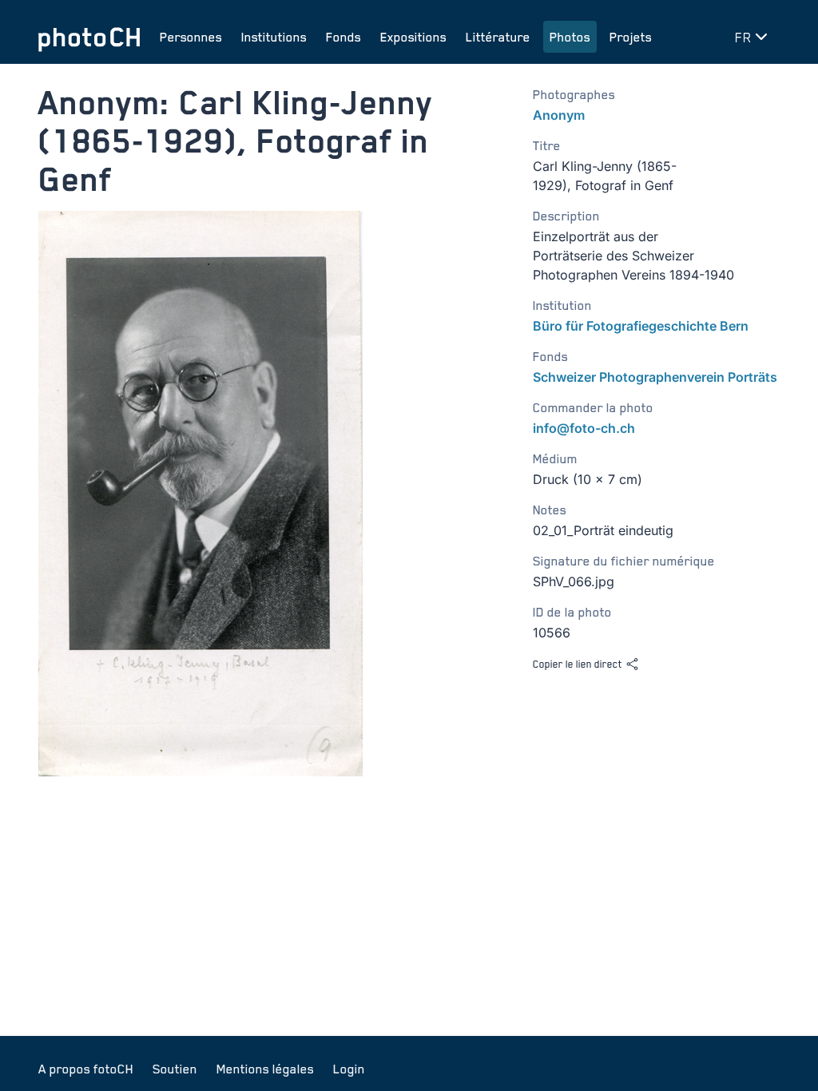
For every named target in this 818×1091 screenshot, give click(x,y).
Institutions (274, 37)
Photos (570, 37)
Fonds (343, 37)
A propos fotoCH (85, 1068)
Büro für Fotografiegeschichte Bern (641, 326)
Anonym (559, 115)
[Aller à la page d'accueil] (89, 37)
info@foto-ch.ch (584, 428)
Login (349, 1068)
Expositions (413, 37)
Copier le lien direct (577, 663)
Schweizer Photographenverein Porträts (655, 377)
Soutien (175, 1068)
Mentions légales (265, 1068)
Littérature (498, 37)
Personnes (191, 37)
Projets (631, 37)
